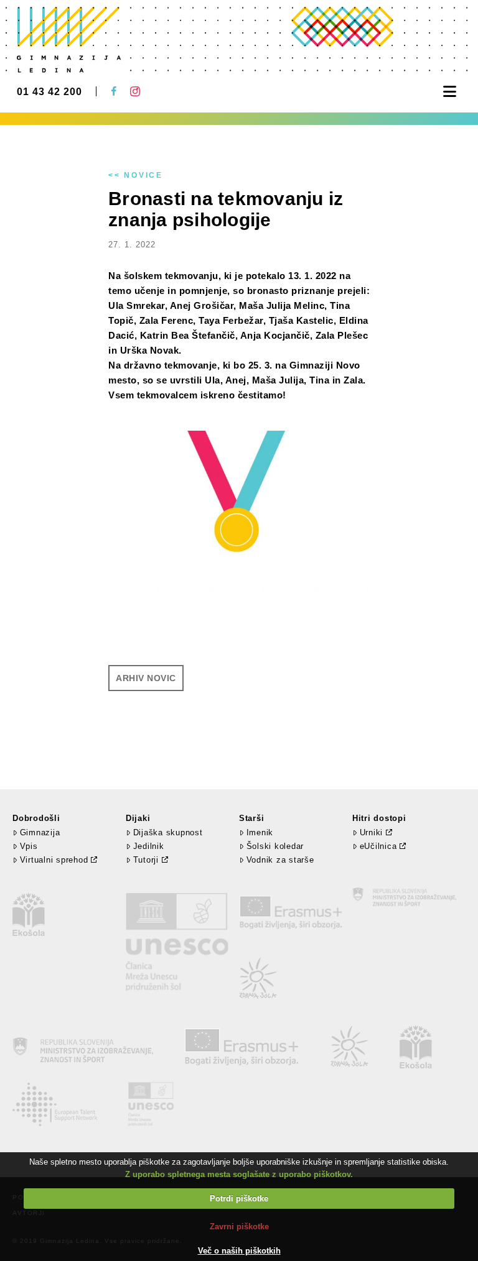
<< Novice (135, 175)
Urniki (371, 832)
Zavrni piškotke (239, 1226)
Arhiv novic (146, 678)
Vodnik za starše (280, 859)
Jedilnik (148, 846)
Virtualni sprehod (54, 859)
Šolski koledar (275, 846)
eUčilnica (378, 846)
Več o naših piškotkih (239, 1250)
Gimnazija (40, 832)
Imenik (259, 832)
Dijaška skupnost (168, 832)
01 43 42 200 (49, 92)
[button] (450, 91)
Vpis (29, 846)
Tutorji (146, 859)
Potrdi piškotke (239, 1198)
